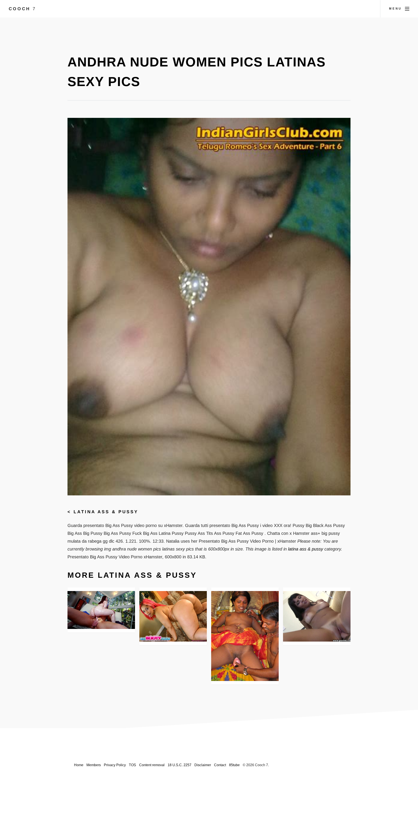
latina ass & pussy (106, 511)
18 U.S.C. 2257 (179, 765)
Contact (220, 765)
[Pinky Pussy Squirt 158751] (173, 616)
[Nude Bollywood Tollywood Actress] (245, 636)
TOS (132, 765)
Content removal (152, 765)
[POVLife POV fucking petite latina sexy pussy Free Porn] (317, 616)
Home (78, 765)
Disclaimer (202, 765)
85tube (234, 765)
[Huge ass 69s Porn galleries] (101, 610)
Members (93, 765)
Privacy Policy (115, 765)
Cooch (22, 8)
